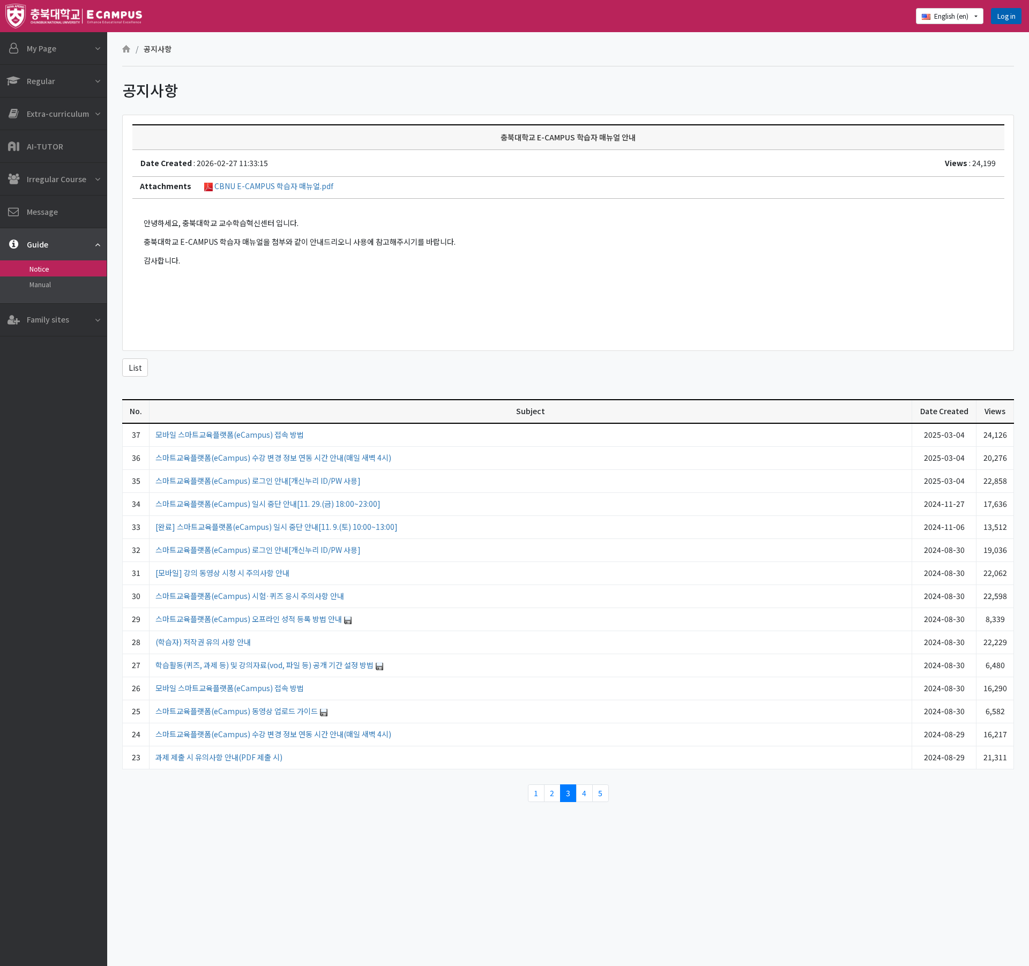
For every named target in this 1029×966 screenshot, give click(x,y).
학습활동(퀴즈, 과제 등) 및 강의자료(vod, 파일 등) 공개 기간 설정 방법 (265, 665)
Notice (39, 269)
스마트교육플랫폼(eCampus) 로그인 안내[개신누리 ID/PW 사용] (258, 480)
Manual (40, 284)
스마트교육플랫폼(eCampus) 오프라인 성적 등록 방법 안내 (249, 618)
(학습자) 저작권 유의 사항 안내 (203, 641)
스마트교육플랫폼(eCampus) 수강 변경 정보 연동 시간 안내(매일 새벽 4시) (273, 457)
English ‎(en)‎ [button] (952, 16)
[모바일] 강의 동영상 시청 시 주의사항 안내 (222, 572)
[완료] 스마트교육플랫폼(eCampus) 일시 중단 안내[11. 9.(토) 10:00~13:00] (276, 526)
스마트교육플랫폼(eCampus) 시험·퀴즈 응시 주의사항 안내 (249, 595)
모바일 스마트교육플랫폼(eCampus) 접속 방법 (229, 434)
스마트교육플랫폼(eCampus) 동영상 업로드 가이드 (237, 711)
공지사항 (158, 48)
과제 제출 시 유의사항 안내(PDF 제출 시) (218, 757)
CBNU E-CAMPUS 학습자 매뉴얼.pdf (273, 186)
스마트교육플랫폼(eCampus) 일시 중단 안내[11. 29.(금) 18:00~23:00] (268, 503)
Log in (1006, 16)
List (135, 367)
